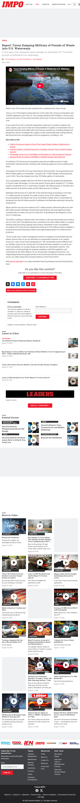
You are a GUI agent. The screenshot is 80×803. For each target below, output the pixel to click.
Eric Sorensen (11, 59)
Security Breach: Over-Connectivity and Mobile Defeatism (52, 427)
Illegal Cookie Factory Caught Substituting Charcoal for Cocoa (65, 576)
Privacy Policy (36, 795)
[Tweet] (23, 284)
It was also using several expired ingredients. (65, 582)
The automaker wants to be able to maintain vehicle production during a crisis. (13, 722)
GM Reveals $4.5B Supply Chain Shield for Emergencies (13, 716)
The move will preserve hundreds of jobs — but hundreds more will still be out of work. (65, 722)
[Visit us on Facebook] (37, 790)
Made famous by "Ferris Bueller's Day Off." (65, 614)
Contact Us (16, 795)
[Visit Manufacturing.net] (63, 743)
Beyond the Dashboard (51, 438)
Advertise (25, 795)
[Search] (74, 4)
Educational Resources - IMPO (10, 422)
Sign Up (7, 773)
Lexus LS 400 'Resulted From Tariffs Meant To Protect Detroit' (26, 378)
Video (4, 40)
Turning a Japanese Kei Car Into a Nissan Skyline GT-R (12, 641)
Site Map (41, 797)
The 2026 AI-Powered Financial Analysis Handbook (21, 341)
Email (3, 763)
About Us (7, 795)
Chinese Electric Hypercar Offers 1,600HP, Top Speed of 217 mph (39, 715)
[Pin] (28, 284)
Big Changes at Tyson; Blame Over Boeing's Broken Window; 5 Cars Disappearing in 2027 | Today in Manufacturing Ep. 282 (33, 353)
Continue (42, 317)
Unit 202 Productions (24, 59)
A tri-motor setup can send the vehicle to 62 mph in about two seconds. (39, 722)
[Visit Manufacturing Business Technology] (74, 743)
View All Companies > (40, 405)
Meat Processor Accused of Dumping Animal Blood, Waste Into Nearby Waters (39, 642)
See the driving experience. (63, 681)
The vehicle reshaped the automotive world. (37, 582)
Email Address (41, 307)
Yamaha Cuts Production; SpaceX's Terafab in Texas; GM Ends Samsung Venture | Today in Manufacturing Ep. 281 (40, 678)
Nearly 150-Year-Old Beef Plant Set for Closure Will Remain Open (66, 715)
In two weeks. (7, 645)
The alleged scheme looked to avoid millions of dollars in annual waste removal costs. (40, 649)
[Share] (13, 284)
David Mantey (37, 59)
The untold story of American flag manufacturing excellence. (13, 614)
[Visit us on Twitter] (41, 790)
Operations (33, 534)
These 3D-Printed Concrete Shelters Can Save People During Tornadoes (30, 365)
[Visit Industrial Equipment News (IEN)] (28, 743)
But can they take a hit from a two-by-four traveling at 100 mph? (14, 582)
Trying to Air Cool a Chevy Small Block (64, 641)
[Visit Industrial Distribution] (51, 743)
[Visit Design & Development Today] (5, 743)
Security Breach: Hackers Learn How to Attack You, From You (14, 440)
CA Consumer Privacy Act (67, 795)
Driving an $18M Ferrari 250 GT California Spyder (66, 609)
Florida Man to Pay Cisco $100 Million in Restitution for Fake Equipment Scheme (41, 154)
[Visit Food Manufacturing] (17, 743)
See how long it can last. (62, 645)
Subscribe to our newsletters (40, 278)
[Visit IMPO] (40, 743)
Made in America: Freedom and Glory (14, 609)
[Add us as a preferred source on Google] (33, 284)
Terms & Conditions (49, 795)
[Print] (8, 284)
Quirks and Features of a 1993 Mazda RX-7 (65, 677)
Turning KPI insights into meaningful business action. (12, 541)
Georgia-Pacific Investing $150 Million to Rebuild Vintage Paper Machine (37, 157)
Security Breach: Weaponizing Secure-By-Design (13, 428)
